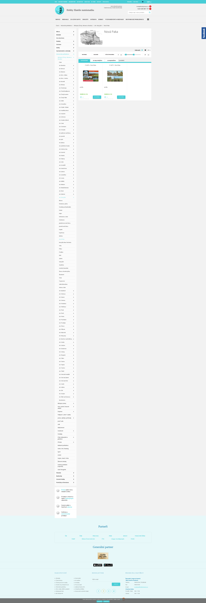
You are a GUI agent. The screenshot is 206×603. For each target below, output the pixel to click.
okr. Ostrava (62, 300)
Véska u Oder (62, 287)
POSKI (132, 539)
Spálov (60, 258)
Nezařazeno (62, 400)
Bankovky (59, 476)
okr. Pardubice (62, 303)
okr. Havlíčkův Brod (63, 110)
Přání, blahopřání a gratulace (63, 438)
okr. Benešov (62, 65)
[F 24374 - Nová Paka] (90, 76)
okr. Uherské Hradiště (64, 374)
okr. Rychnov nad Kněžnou (65, 339)
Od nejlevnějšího (97, 60)
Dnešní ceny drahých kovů (62, 584)
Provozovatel (78, 584)
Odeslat (116, 584)
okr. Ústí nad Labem (64, 377)
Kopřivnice (61, 232)
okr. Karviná (62, 152)
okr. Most (61, 191)
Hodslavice (61, 220)
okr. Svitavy (62, 352)
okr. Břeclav (62, 84)
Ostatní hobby (60, 479)
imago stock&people (117, 539)
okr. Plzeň (61, 313)
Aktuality (58, 578)
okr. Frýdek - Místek (63, 107)
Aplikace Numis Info (80, 587)
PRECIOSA (95, 536)
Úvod (57, 25)
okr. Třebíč (61, 371)
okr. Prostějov (62, 323)
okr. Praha (61, 316)
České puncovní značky (61, 582)
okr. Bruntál (62, 81)
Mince (58, 31)
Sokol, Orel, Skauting (63, 448)
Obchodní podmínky (61, 587)
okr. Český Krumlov (63, 94)
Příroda (60, 442)
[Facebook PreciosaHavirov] (98, 591)
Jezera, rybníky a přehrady (64, 418)
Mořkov (61, 236)
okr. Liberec (62, 171)
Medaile (58, 35)
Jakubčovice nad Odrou (64, 223)
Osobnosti (60, 431)
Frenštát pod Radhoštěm (65, 207)
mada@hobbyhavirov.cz (142, 6)
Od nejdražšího (111, 60)
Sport (59, 452)
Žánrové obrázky (62, 461)
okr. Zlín (61, 390)
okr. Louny (61, 178)
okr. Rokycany (62, 335)
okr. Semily (61, 342)
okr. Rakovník (62, 332)
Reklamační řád (59, 591)
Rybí (60, 255)
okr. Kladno (62, 155)
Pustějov (61, 252)
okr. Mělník (61, 181)
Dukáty (58, 41)
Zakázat (106, 601)
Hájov (60, 213)
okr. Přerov (61, 326)
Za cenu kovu (60, 38)
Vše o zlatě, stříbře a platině (62, 589)
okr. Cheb (61, 123)
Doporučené (84, 60)
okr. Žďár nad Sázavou (64, 397)
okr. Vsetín (61, 384)
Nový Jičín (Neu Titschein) (65, 242)
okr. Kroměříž (62, 165)
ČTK (103, 539)
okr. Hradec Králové (64, 120)
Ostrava (58, 44)
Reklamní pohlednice (63, 445)
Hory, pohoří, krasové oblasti (63, 407)
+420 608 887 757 (143, 9)
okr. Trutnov (62, 368)
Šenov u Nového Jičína (64, 271)
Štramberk (61, 274)
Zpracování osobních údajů (82, 591)
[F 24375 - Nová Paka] (115, 76)
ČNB (81, 536)
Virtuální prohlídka (79, 589)
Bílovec (61, 200)
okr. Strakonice (62, 348)
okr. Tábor (61, 358)
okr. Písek (61, 310)
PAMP (73, 539)
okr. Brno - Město (63, 75)
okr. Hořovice (62, 117)
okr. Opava (61, 297)
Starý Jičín (61, 261)
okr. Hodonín (62, 113)
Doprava (60, 411)
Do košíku (97, 97)
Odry (60, 245)
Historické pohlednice (66, 25)
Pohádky (60, 434)
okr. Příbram (62, 329)
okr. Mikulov (62, 184)
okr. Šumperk (62, 355)
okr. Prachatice (62, 319)
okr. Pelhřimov (62, 306)
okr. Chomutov (62, 126)
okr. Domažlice (62, 104)
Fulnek (60, 210)
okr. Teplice (62, 364)
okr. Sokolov (62, 345)
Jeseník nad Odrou (63, 226)
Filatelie (58, 473)
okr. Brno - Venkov (63, 78)
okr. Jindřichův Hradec (64, 146)
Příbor (60, 249)
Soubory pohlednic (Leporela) (62, 465)
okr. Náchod (62, 194)
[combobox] (149, 50)
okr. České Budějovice (64, 91)
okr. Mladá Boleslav (64, 187)
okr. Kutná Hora (63, 168)
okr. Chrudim (62, 129)
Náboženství (61, 427)
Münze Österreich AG (88, 539)
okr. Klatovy (62, 158)
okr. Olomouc (62, 294)
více (121, 599)
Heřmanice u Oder (63, 216)
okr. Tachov (62, 361)
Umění (59, 455)
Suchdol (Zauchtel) (63, 268)
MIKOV (125, 536)
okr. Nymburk (62, 290)
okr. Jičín (61, 139)
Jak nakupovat (59, 593)
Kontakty (77, 582)
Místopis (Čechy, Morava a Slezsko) (83, 25)
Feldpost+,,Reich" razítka (64, 414)
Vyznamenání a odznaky (63, 51)
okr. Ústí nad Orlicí (63, 381)
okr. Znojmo (62, 393)
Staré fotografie (62, 469)
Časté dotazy (59, 580)
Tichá (60, 278)
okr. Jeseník (62, 136)
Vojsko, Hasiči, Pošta (63, 458)
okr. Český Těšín (63, 97)
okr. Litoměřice (62, 175)
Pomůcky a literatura (62, 482)
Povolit (100, 601)
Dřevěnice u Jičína (63, 204)
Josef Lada (60, 421)
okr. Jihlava (61, 142)
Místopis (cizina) (62, 403)
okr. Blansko (62, 72)
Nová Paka (61, 239)
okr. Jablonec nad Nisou (65, 133)
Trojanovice (62, 281)
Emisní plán (78, 578)
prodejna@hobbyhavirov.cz (141, 587)
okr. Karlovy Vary (63, 149)
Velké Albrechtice (63, 284)
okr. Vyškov (62, 387)
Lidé (59, 424)
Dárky (58, 47)
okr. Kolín (61, 162)
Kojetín (60, 229)
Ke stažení (77, 580)
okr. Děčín (61, 101)
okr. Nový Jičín (98, 25)
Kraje (60, 62)
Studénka (61, 265)
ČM (66, 536)
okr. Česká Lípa (62, 88)
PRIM (110, 536)
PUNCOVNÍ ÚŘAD (140, 536)
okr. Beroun (62, 68)
